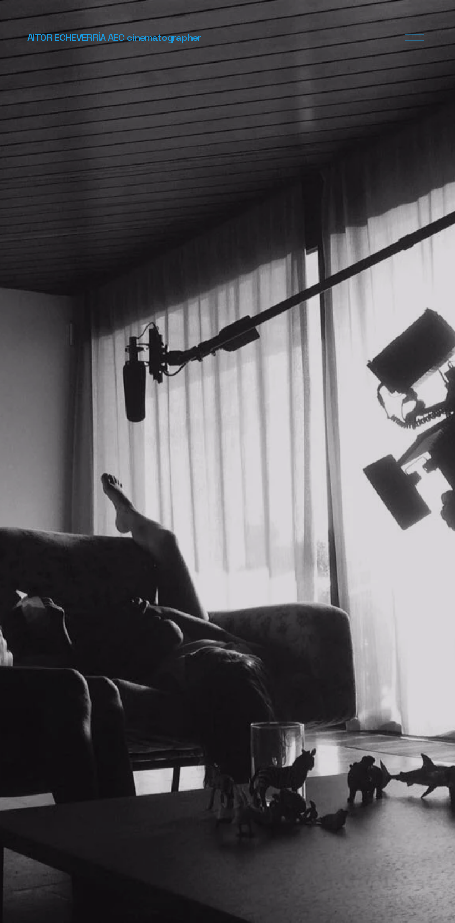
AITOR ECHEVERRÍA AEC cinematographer (114, 37)
